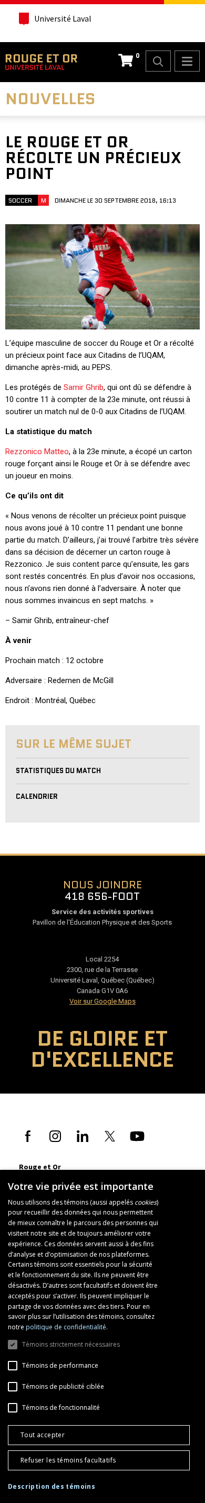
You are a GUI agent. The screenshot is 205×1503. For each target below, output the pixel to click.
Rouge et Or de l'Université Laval (41, 62)
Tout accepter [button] (42, 1434)
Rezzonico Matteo (37, 451)
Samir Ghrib (84, 387)
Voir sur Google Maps (102, 1001)
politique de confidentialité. (67, 1326)
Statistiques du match (58, 771)
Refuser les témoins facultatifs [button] (68, 1460)
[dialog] (102, 1336)
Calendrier (37, 796)
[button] (51, 1486)
